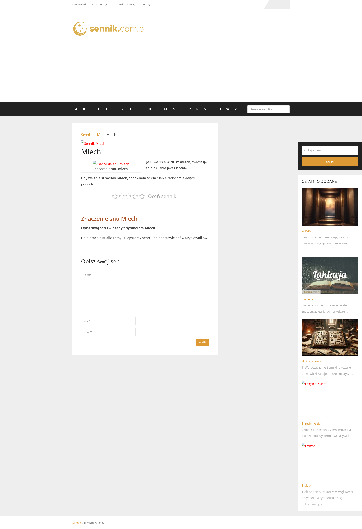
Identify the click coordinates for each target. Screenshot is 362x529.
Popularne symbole (102, 4)
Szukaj (286, 109)
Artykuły (145, 4)
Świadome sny (127, 4)
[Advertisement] (181, 73)
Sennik (76, 522)
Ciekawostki (79, 4)
